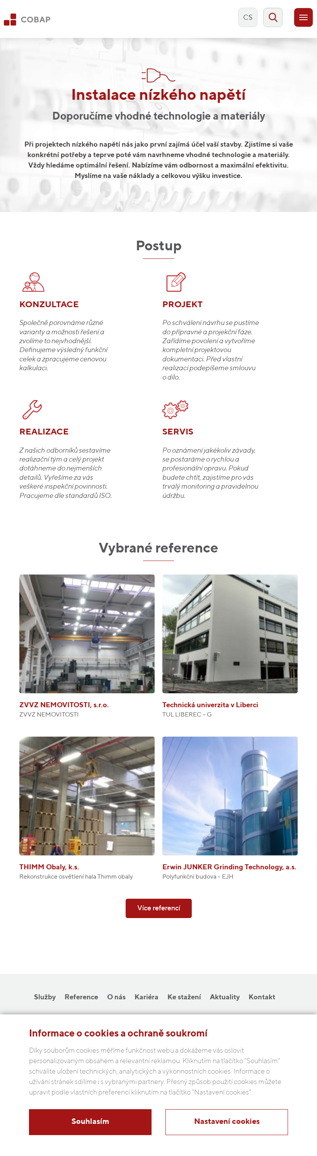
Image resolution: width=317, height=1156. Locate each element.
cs (247, 17)
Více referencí (158, 908)
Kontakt (262, 997)
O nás (116, 997)
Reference (81, 997)
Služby (45, 997)
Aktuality (225, 997)
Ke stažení (184, 997)
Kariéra (146, 997)
